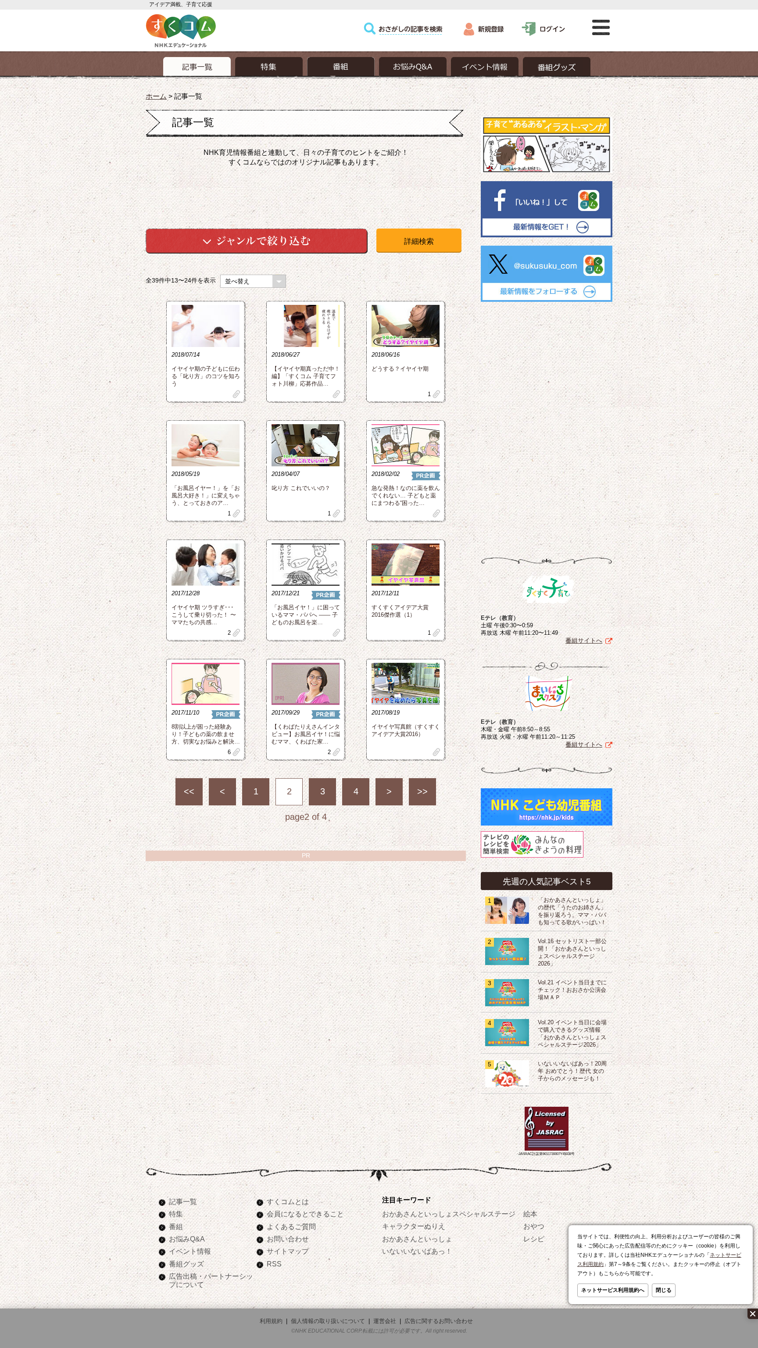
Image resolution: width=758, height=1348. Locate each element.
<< (189, 791)
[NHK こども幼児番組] (546, 825)
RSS (274, 1264)
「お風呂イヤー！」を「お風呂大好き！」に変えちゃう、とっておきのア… (206, 495)
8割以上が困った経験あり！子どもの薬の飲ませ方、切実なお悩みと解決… (206, 734)
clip (236, 394)
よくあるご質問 (291, 1226)
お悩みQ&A (187, 1239)
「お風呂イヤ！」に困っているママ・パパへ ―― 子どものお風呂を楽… (306, 615)
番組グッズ (186, 1264)
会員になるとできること (305, 1214)
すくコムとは (288, 1201)
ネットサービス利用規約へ (612, 1290)
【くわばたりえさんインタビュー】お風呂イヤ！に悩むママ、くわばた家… (306, 734)
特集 (176, 1214)
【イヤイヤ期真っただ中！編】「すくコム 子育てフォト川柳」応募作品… (306, 376)
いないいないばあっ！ (417, 1251)
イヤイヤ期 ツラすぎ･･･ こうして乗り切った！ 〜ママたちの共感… (204, 615)
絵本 (530, 1214)
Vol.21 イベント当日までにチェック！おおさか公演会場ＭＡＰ (572, 990)
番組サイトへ (583, 640)
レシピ (533, 1239)
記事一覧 (183, 1201)
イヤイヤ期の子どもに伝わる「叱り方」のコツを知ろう (206, 376)
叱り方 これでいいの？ (301, 488)
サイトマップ (288, 1251)
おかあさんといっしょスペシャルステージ (448, 1214)
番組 (176, 1226)
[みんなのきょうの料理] (532, 857)
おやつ (533, 1226)
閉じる (664, 1290)
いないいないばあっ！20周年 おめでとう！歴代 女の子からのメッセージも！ (572, 1071)
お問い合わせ (288, 1239)
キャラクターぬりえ (413, 1226)
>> (422, 791)
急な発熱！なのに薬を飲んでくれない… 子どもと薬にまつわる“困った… (406, 495)
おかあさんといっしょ (417, 1239)
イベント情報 (190, 1251)
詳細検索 (419, 241)
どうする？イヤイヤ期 (400, 369)
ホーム (156, 96)
